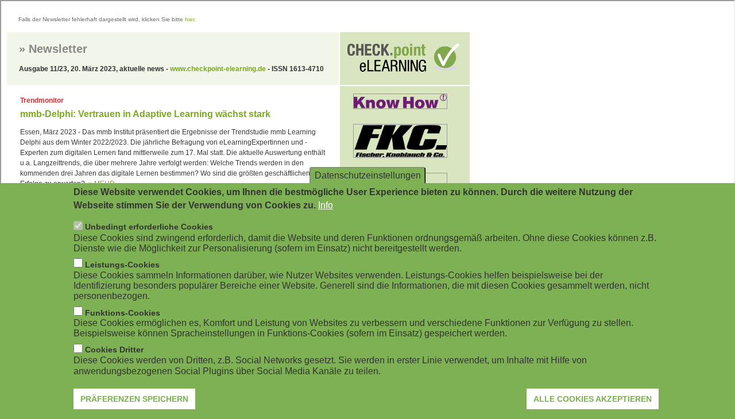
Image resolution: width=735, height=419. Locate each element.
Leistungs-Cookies (122, 264)
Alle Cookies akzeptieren (592, 399)
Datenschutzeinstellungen (368, 175)
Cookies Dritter (114, 350)
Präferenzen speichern (134, 399)
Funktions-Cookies (122, 312)
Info (325, 205)
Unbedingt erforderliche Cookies (149, 227)
